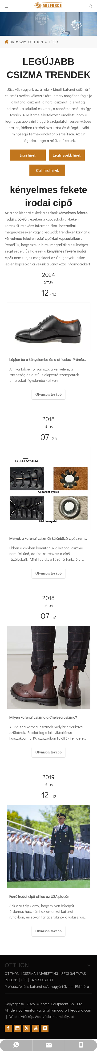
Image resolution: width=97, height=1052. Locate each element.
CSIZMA (29, 973)
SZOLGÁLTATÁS (73, 973)
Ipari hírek (28, 155)
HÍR (24, 979)
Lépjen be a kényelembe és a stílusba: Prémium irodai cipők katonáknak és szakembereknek (48, 359)
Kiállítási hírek (47, 170)
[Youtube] (35, 1028)
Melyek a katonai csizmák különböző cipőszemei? (48, 538)
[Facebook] (8, 1028)
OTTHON (12, 973)
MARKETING (48, 973)
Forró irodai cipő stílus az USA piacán (39, 896)
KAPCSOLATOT (41, 979)
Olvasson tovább (48, 394)
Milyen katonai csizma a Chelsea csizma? (43, 717)
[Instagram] (44, 1028)
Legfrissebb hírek (67, 155)
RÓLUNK (11, 979)
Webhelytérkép (21, 1016)
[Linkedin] (17, 1028)
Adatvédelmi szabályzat (54, 1016)
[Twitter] (26, 1028)
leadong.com (80, 1010)
